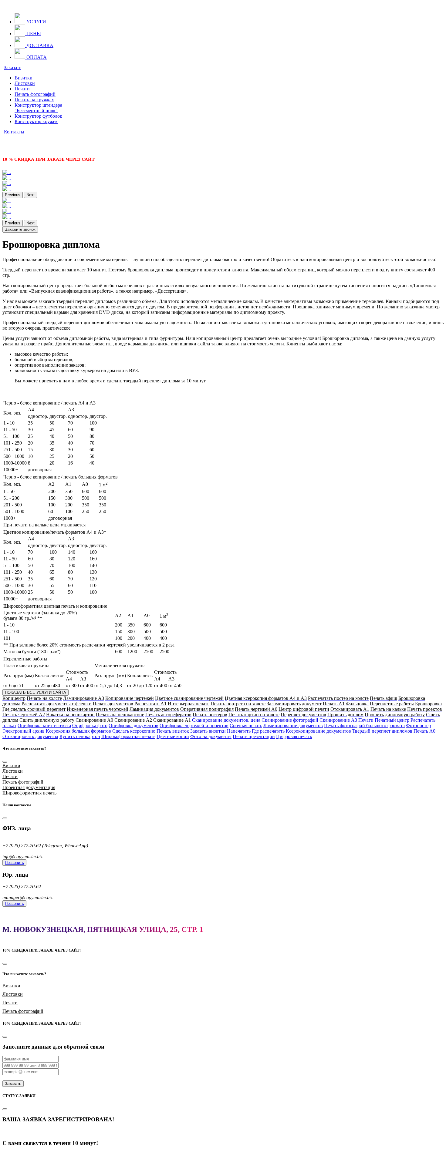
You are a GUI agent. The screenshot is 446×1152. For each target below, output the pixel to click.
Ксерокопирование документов (318, 731)
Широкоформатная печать (128, 736)
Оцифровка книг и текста (44, 725)
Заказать (12, 67)
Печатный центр (392, 720)
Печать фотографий (35, 94)
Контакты (14, 131)
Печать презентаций (254, 736)
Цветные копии (173, 736)
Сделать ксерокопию (133, 731)
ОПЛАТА (36, 57)
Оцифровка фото (89, 725)
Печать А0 (424, 731)
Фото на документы (210, 736)
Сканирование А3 (338, 720)
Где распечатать (268, 731)
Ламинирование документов (293, 725)
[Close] (4, 762)
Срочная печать (246, 725)
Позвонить (14, 862)
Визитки (23, 77)
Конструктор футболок (38, 116)
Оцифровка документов (133, 725)
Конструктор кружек (36, 121)
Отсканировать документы (30, 736)
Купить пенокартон (79, 736)
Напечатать (239, 731)
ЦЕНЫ (33, 33)
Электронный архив (23, 731)
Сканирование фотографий (290, 720)
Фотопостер (418, 725)
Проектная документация (28, 787)
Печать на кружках (34, 99)
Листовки (25, 83)
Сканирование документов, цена (226, 720)
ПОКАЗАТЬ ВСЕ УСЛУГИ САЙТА (35, 692)
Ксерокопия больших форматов (78, 731)
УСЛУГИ (35, 21)
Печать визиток (173, 731)
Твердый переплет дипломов (382, 731)
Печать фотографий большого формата (364, 725)
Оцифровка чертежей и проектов (194, 725)
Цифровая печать (294, 736)
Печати (22, 88)
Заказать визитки (208, 731)
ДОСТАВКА (39, 45)
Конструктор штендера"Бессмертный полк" (38, 107)
